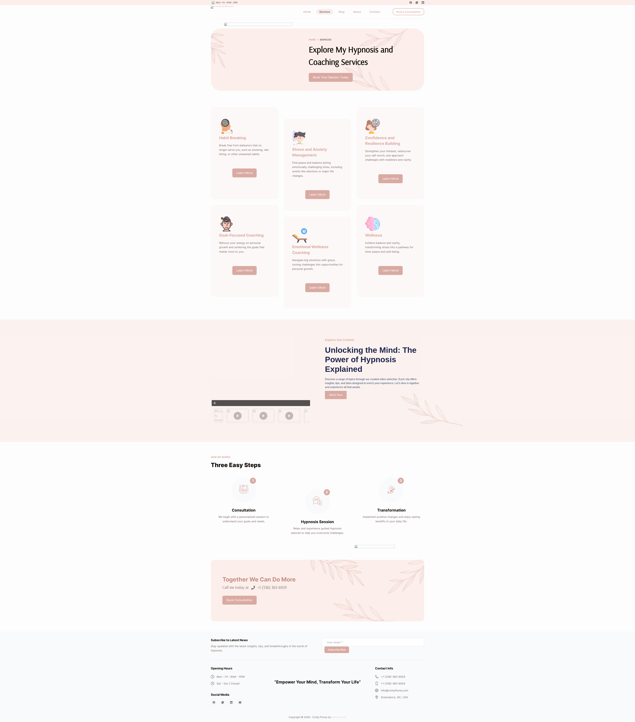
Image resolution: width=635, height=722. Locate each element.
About (357, 11)
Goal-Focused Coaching (241, 235)
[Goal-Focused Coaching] (226, 223)
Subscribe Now (337, 649)
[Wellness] (372, 223)
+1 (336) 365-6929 (393, 676)
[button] (261, 403)
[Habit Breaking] (226, 126)
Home (307, 11)
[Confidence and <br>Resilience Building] (372, 126)
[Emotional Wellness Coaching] (299, 235)
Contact (375, 11)
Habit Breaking (232, 138)
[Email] (240, 702)
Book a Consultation (408, 11)
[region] (261, 381)
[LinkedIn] (423, 2)
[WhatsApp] (417, 2)
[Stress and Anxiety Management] (299, 137)
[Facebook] (410, 2)
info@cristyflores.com (394, 690)
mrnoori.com (339, 717)
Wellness (373, 235)
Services (324, 11)
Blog (341, 11)
